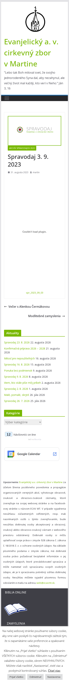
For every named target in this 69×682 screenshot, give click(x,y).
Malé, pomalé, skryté (16, 395)
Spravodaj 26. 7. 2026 (17, 401)
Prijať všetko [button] (16, 677)
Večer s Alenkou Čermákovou (29, 307)
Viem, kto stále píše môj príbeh (22, 382)
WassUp (37, 439)
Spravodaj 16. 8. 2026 (17, 364)
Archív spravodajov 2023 (22, 148)
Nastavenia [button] (53, 677)
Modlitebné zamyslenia (44, 316)
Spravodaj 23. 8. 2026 (17, 342)
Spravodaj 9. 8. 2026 (16, 376)
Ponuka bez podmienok (18, 370)
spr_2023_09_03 (34, 292)
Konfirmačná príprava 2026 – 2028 (24, 348)
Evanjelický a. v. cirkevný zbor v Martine (31, 52)
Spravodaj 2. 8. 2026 (16, 389)
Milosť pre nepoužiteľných (19, 358)
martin (36, 172)
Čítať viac (54, 670)
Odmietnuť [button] (35, 677)
